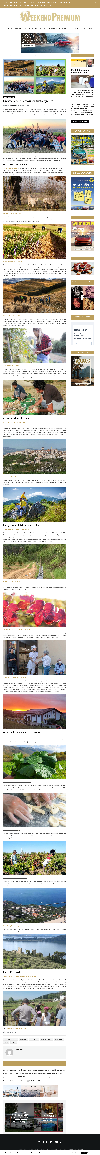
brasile (45, 1073)
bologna (39, 1073)
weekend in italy (53, 1080)
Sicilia (8, 1080)
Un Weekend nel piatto (12, 5)
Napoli (31, 1077)
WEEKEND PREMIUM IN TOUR (46, 2)
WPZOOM (80, 1149)
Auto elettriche (24, 1073)
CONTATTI (35, 5)
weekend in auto (44, 1080)
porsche (46, 1077)
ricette (54, 1077)
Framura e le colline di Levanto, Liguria (15, 878)
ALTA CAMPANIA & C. (89, 28)
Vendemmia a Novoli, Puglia (11, 830)
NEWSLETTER (76, 28)
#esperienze (23, 1039)
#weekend (59, 1070)
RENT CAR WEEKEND (65, 2)
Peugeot (42, 1077)
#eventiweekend (23, 1070)
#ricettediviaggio (45, 1070)
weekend (35, 1080)
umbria (15, 1080)
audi (15, 1073)
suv (11, 1080)
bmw (35, 1073)
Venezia (23, 1080)
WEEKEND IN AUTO (49, 28)
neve (38, 1077)
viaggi (27, 1081)
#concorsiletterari (7, 1070)
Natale (35, 1077)
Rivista (26, 5)
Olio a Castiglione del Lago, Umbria (14, 926)
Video (33, 2)
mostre (27, 1077)
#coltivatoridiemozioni (10, 1039)
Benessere (31, 1073)
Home (5, 2)
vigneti (13, 1042)
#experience (34, 1039)
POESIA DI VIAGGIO (64, 28)
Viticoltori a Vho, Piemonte (11, 581)
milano (21, 1076)
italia (11, 1077)
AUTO (18, 1073)
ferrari (61, 1073)
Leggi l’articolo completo (80, 121)
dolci (48, 1073)
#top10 (53, 1070)
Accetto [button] (84, 1152)
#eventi (13, 1070)
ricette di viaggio (60, 1077)
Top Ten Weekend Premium (19, 2)
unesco (18, 1080)
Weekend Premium (50, 1142)
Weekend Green (12, 56)
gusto (8, 1077)
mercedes (15, 1077)
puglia (50, 1077)
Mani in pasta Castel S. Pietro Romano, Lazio (17, 782)
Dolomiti (52, 1073)
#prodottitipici (58, 1039)
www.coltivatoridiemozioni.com (16, 1028)
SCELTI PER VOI (46, 5)
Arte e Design (10, 1073)
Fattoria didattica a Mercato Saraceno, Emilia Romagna (20, 976)
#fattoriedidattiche (46, 1039)
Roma (4, 1080)
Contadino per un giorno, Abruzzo (13, 736)
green (6, 1042)
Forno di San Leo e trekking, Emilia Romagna (16, 629)
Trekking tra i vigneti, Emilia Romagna (14, 677)
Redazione (13, 105)
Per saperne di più (92, 1153)
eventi (57, 1073)
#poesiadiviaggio (36, 1070)
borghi (42, 1073)
